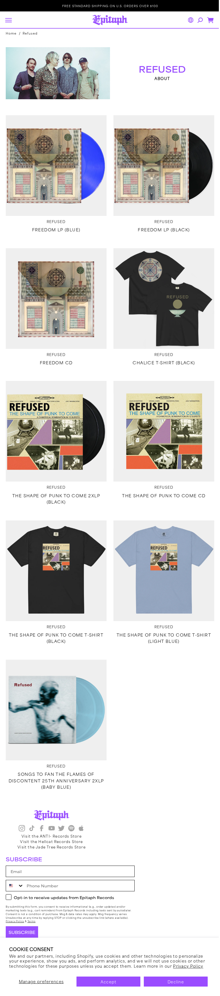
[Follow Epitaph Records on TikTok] (32, 828)
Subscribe (22, 932)
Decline (176, 982)
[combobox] (15, 885)
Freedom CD (55, 357)
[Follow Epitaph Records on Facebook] (41, 828)
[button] (8, 20)
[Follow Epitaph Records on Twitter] (61, 828)
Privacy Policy (188, 966)
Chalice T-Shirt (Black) (160, 357)
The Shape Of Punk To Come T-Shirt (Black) (55, 628)
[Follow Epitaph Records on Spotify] (71, 828)
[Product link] (55, 163)
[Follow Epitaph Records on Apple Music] (81, 828)
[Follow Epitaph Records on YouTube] (51, 828)
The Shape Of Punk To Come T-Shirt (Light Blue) (160, 628)
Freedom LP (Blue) (55, 226)
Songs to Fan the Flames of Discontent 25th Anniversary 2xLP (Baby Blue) (55, 768)
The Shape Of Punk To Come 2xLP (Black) (55, 491)
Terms (32, 921)
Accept (109, 982)
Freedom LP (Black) (160, 226)
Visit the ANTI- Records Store (51, 835)
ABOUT (159, 78)
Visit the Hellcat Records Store (51, 841)
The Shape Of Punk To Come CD (160, 488)
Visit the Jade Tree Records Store (51, 846)
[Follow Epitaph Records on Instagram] (21, 828)
